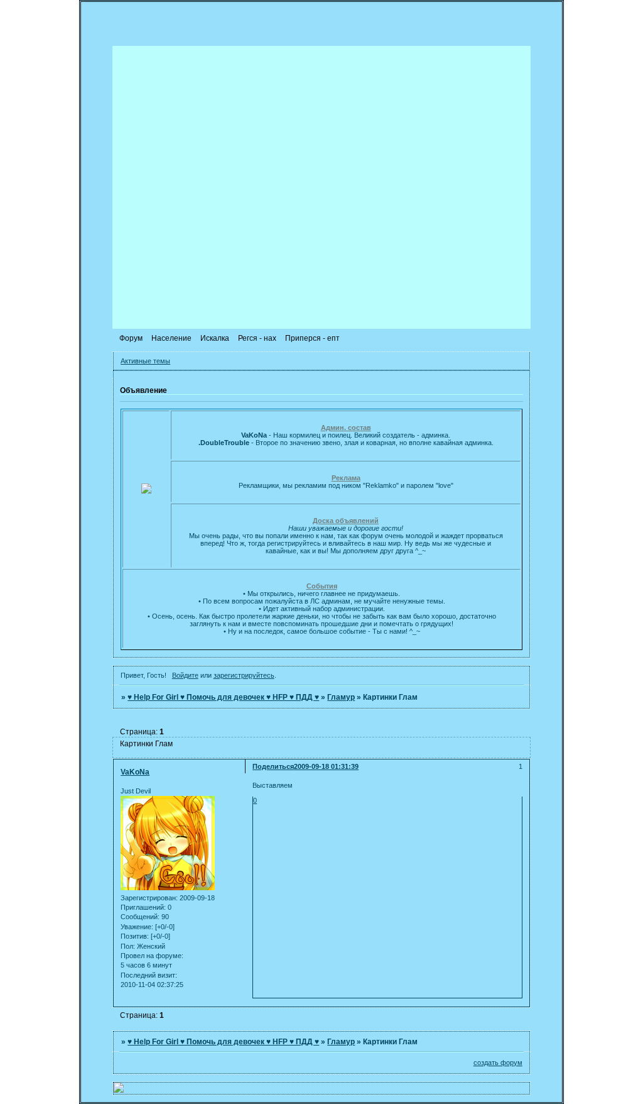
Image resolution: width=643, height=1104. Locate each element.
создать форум (497, 1062)
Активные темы (145, 361)
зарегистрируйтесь (243, 675)
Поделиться (273, 766)
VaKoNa (135, 772)
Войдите (185, 675)
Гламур (341, 697)
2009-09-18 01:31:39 (326, 766)
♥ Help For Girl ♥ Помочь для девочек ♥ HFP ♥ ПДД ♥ (223, 697)
